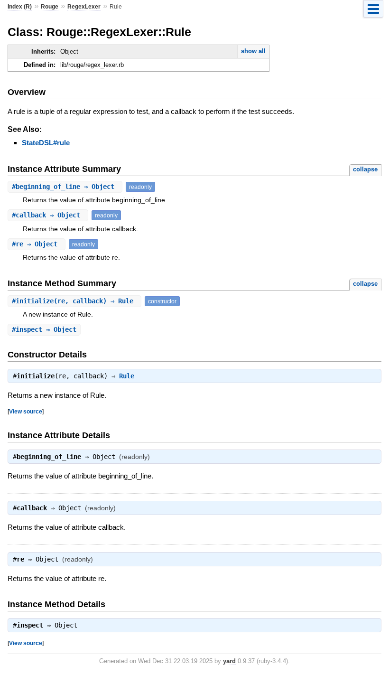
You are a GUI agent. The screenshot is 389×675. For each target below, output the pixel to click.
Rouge (49, 6)
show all (253, 51)
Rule (126, 376)
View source (25, 411)
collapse (365, 169)
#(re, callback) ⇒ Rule (74, 301)
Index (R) (20, 6)
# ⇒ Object (65, 186)
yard (229, 661)
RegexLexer (84, 6)
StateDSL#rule (46, 143)
